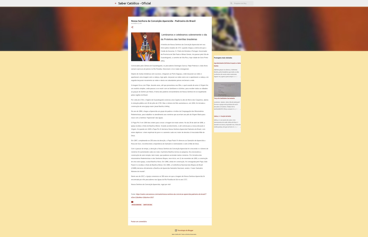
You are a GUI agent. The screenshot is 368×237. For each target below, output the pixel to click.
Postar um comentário (139, 221)
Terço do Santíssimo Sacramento (224, 98)
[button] (132, 27)
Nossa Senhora (136, 204)
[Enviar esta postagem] (132, 202)
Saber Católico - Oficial (134, 3)
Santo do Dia (147, 204)
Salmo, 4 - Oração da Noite (222, 116)
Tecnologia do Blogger (185, 230)
